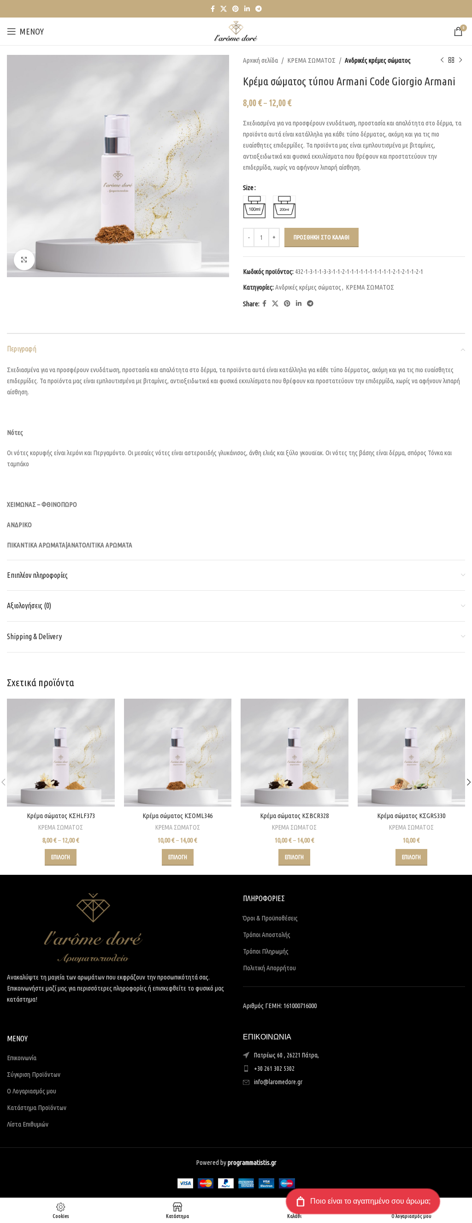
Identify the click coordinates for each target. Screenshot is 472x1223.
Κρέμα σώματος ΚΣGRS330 (411, 815)
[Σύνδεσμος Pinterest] (236, 9)
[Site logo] (236, 31)
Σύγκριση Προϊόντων (33, 1074)
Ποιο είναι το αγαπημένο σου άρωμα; (370, 1201)
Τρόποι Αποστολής (266, 934)
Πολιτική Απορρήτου (269, 968)
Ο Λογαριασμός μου (31, 1091)
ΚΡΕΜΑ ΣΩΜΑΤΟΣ (311, 60)
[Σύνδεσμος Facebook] (213, 9)
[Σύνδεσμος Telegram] (259, 9)
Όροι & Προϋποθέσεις (270, 918)
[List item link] (354, 1068)
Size (248, 187)
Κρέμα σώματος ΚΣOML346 (177, 815)
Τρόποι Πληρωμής (266, 951)
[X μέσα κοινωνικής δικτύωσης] (224, 9)
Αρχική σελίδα (260, 60)
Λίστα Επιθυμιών (27, 1124)
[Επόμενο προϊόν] (460, 60)
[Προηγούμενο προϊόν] (442, 60)
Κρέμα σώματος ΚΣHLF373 (61, 815)
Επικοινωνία (21, 1058)
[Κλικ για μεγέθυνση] (24, 259)
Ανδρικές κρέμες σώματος (378, 60)
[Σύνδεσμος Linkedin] (247, 9)
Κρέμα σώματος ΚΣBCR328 (294, 815)
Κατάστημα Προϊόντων (36, 1107)
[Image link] (93, 927)
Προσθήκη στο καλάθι (321, 237)
